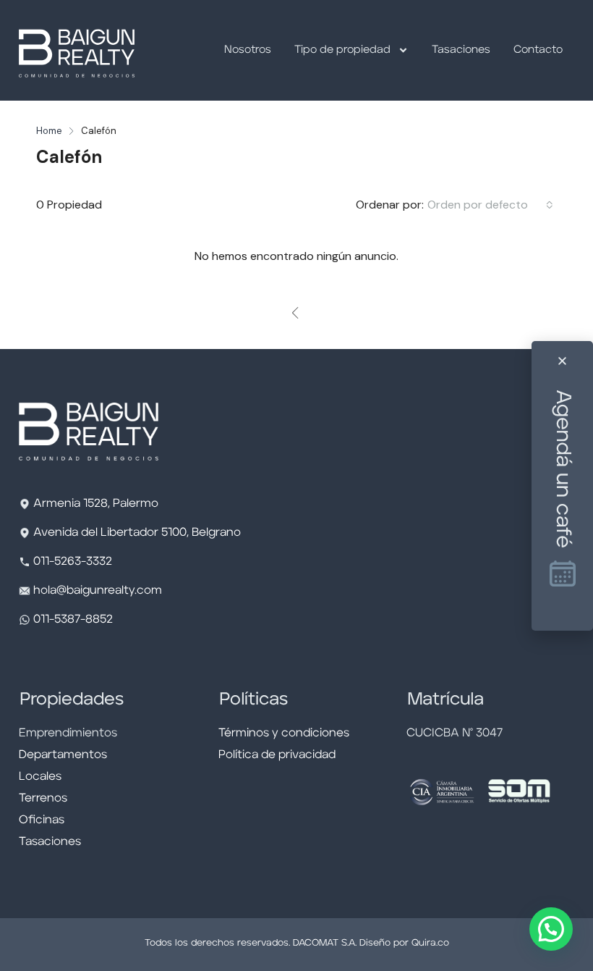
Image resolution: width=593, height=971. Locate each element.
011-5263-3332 (72, 562)
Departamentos (63, 755)
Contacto (538, 50)
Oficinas (41, 820)
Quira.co (430, 943)
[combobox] (490, 205)
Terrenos (43, 798)
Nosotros (247, 50)
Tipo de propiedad (342, 50)
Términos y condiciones (283, 733)
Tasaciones (461, 50)
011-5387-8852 (71, 620)
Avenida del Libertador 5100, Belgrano (137, 533)
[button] (551, 929)
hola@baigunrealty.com (97, 591)
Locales (40, 777)
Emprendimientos (68, 733)
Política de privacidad (277, 755)
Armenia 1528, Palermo (95, 504)
